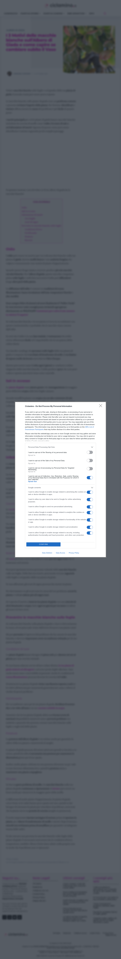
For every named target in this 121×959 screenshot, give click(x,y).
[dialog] (60, 479)
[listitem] (60, 447)
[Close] (101, 406)
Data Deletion (47, 553)
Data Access (60, 553)
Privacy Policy (74, 553)
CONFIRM (43, 544)
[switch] (90, 452)
